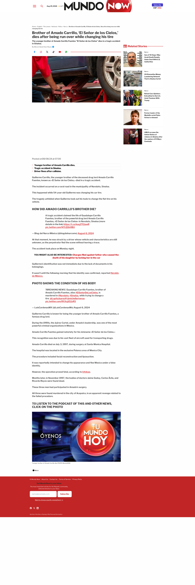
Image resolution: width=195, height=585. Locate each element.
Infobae (86, 372)
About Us (45, 479)
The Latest (46, 26)
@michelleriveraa (76, 298)
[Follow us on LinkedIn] (38, 508)
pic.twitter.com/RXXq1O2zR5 (60, 301)
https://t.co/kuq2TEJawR (76, 224)
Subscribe (157, 5)
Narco (65, 26)
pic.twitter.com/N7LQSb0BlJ (60, 227)
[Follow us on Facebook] (31, 508)
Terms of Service (65, 479)
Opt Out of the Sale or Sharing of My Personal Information (46, 514)
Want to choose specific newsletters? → (49, 500)
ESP (155, 8)
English (39, 26)
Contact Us (53, 479)
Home (34, 26)
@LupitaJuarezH (58, 298)
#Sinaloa (74, 295)
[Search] (41, 6)
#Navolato (63, 295)
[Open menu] (34, 6)
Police (60, 26)
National (54, 26)
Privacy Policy (77, 479)
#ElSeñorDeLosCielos (87, 292)
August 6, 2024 (86, 233)
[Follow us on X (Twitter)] (34, 508)
